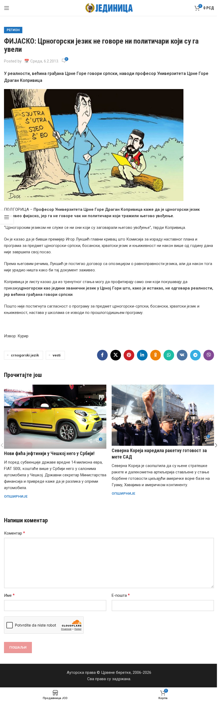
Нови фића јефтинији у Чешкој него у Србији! (49, 453)
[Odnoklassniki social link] (155, 355)
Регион (13, 30)
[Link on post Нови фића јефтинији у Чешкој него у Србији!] (55, 417)
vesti (57, 355)
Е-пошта (121, 595)
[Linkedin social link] (142, 355)
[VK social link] (182, 355)
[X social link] (115, 355)
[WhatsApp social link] (169, 355)
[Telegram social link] (195, 355)
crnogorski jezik (25, 355)
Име (9, 595)
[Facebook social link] (102, 355)
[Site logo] (109, 7)
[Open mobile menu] (6, 8)
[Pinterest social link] (129, 355)
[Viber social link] (208, 355)
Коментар (14, 533)
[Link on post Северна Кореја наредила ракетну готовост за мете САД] (163, 415)
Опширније (16, 496)
